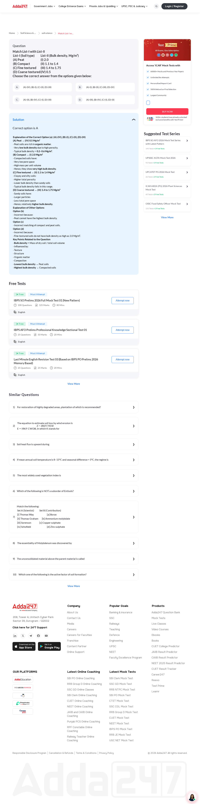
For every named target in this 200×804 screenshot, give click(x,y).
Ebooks (156, 635)
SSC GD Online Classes (80, 689)
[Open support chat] (192, 797)
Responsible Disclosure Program (29, 753)
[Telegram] (30, 635)
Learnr (155, 691)
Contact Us (73, 618)
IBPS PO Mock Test (120, 729)
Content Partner (77, 646)
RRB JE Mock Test (120, 734)
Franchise (72, 640)
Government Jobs (43, 6)
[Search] (156, 6)
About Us (72, 612)
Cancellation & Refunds (61, 753)
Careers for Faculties (79, 635)
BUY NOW (167, 111)
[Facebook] (38, 635)
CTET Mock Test (119, 701)
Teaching (114, 629)
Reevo (155, 680)
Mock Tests (158, 618)
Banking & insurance (120, 612)
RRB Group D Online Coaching (84, 684)
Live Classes (159, 623)
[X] (22, 635)
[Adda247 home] (20, 6)
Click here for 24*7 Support (29, 627)
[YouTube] (46, 635)
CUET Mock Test (119, 717)
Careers (71, 629)
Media (70, 623)
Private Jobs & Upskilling (102, 6)
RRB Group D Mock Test (123, 712)
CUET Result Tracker (164, 669)
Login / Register (174, 6)
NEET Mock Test (119, 723)
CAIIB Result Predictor (165, 657)
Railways (114, 623)
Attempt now (123, 300)
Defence (114, 635)
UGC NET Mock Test (121, 740)
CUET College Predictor (166, 646)
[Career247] (22, 711)
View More (74, 384)
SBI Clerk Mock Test (121, 678)
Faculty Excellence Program (125, 657)
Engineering (116, 640)
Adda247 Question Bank (166, 612)
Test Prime (158, 685)
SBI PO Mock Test (120, 695)
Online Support (75, 652)
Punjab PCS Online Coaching (83, 721)
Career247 (158, 674)
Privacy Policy (106, 753)
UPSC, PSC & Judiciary (133, 6)
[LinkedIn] (15, 635)
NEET (112, 652)
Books (155, 640)
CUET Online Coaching (80, 701)
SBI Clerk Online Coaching (82, 695)
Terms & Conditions (86, 753)
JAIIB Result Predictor (164, 652)
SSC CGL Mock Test (121, 706)
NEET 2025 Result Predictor (168, 663)
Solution (18, 119)
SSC (111, 618)
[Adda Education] (22, 680)
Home (12, 33)
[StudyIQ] (22, 696)
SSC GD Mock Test (120, 684)
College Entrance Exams (71, 6)
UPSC (112, 646)
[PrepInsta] (22, 704)
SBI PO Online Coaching (81, 678)
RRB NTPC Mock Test (122, 689)
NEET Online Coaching (80, 706)
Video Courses (160, 629)
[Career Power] (22, 688)
